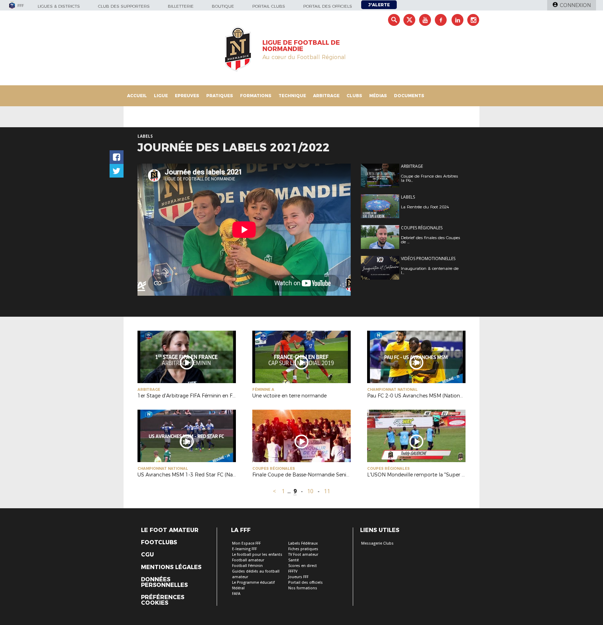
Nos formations (302, 588)
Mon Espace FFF (246, 543)
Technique (292, 95)
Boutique (223, 6)
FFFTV (292, 571)
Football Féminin (247, 565)
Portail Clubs (268, 6)
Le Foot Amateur (170, 530)
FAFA (236, 593)
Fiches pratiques (303, 549)
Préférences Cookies (162, 600)
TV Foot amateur (303, 554)
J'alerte (379, 4)
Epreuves (187, 95)
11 (327, 491)
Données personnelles (164, 582)
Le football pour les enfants (257, 554)
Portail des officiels (327, 6)
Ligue (161, 95)
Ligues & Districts (59, 6)
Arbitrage (326, 95)
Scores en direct (302, 565)
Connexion (575, 5)
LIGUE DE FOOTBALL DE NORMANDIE (301, 46)
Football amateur (248, 560)
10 (310, 491)
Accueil (137, 95)
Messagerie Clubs (377, 543)
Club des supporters (124, 6)
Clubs (354, 95)
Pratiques (219, 95)
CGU (147, 555)
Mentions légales (171, 567)
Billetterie (181, 6)
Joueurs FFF (298, 577)
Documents (409, 95)
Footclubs (159, 542)
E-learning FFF (244, 549)
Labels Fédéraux (303, 543)
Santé (293, 560)
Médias (378, 95)
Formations (255, 95)
